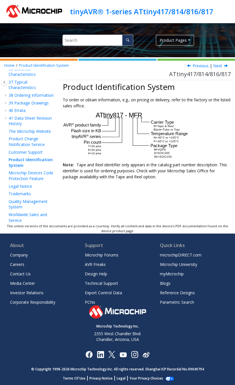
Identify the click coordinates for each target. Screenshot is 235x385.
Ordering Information (31, 95)
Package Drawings (29, 103)
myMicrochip (172, 274)
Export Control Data (103, 292)
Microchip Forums (101, 255)
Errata (17, 110)
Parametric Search (177, 302)
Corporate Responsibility (32, 302)
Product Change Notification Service (27, 141)
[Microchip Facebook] (89, 354)
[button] (6, 95)
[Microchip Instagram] (134, 354)
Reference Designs (177, 292)
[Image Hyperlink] (123, 354)
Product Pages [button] (173, 40)
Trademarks (20, 193)
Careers (17, 264)
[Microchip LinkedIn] (100, 354)
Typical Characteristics (22, 84)
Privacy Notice (101, 378)
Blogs (165, 283)
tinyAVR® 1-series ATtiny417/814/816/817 (141, 11)
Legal (121, 378)
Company (19, 255)
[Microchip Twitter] (111, 354)
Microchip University (178, 264)
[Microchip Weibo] (146, 354)
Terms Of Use (74, 378)
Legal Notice (20, 186)
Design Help (96, 274)
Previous (201, 65)
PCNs (90, 302)
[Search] (127, 40)
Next (217, 65)
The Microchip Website (30, 131)
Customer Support (26, 152)
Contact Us (20, 274)
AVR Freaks (95, 264)
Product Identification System (44, 65)
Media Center (22, 283)
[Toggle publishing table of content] (4, 82)
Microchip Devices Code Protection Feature (31, 175)
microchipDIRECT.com (180, 255)
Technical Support (101, 283)
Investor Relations (27, 292)
